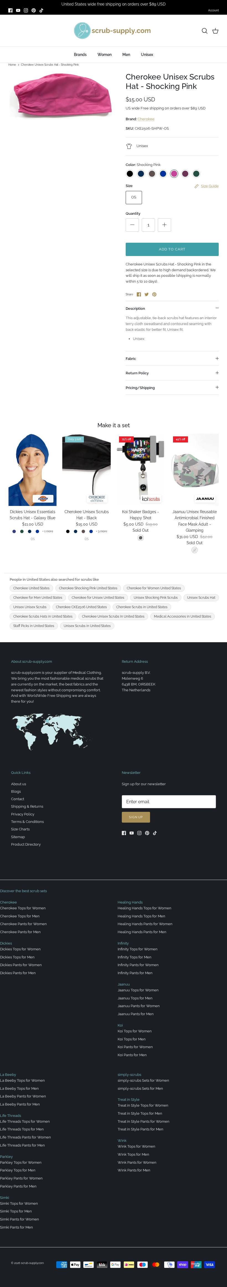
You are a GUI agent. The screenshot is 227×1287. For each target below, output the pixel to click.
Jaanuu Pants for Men (136, 1014)
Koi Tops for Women (135, 1031)
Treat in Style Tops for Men (140, 1113)
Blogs (16, 791)
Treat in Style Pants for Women (143, 1121)
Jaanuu (124, 984)
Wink (122, 1140)
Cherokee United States (31, 588)
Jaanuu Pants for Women (139, 1006)
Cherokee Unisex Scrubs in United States (113, 616)
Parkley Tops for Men (17, 1170)
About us (18, 784)
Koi (120, 1025)
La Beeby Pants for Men (20, 1104)
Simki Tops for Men (16, 1211)
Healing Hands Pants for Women (145, 924)
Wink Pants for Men (134, 1170)
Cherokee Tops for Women (23, 908)
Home (12, 64)
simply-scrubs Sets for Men (140, 1088)
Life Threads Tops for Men (22, 1129)
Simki (4, 1198)
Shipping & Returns (27, 806)
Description (135, 308)
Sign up (136, 817)
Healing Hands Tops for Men (141, 916)
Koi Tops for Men (132, 1039)
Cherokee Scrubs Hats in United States (43, 616)
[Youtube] (18, 10)
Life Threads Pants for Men (22, 1145)
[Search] (204, 30)
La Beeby (8, 1075)
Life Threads (10, 1116)
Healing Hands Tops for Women (144, 908)
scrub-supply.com (32, 1263)
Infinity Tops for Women (138, 949)
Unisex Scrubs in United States (87, 626)
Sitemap (18, 837)
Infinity (123, 943)
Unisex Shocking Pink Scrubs (156, 598)
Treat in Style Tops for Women (143, 1105)
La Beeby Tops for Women (22, 1080)
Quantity (133, 213)
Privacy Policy (22, 814)
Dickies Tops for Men (17, 957)
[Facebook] (10, 10)
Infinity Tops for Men (134, 957)
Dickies (6, 943)
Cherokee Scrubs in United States (141, 607)
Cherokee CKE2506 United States (81, 607)
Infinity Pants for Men (135, 973)
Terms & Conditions (27, 822)
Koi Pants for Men (132, 1055)
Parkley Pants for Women (21, 1178)
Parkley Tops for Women (21, 1162)
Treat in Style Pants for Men (140, 1129)
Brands (80, 54)
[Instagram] (26, 10)
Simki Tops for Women (19, 1203)
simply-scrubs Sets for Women (143, 1080)
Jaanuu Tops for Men (135, 998)
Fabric (131, 359)
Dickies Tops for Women (20, 949)
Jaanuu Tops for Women (138, 990)
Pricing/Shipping (140, 388)
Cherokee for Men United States (37, 598)
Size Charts (20, 829)
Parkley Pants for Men (18, 1186)
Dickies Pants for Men (18, 973)
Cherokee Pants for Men (20, 932)
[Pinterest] (34, 10)
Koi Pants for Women (135, 1047)
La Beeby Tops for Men (19, 1088)
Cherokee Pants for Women (23, 924)
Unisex (147, 54)
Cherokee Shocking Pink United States (88, 588)
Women (104, 54)
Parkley (6, 1157)
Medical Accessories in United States (182, 616)
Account (213, 10)
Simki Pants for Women (19, 1219)
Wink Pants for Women (137, 1162)
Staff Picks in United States (33, 626)
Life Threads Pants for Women (25, 1137)
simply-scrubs (129, 1075)
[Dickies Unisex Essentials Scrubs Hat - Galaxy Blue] (32, 470)
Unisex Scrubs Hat (201, 598)
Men (126, 54)
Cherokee (146, 119)
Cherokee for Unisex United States (98, 598)
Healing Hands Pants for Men (142, 932)
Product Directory (26, 844)
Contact (17, 799)
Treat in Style (129, 1099)
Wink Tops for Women (136, 1146)
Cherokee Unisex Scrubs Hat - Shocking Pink (50, 64)
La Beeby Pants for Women (23, 1096)
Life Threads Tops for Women (25, 1121)
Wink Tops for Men (133, 1154)
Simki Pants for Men (16, 1227)
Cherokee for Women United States (154, 588)
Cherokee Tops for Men (20, 916)
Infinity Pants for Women (138, 965)
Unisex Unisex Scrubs (30, 607)
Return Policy (137, 373)
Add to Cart (172, 249)
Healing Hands (130, 902)
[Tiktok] (41, 10)
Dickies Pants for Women (21, 965)
